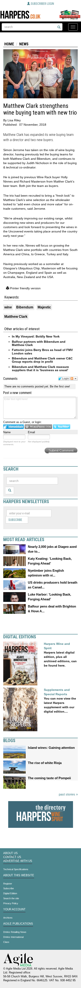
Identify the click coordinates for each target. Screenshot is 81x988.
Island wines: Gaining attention (51, 747)
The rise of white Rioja (45, 763)
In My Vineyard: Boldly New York (36, 336)
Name (7, 432)
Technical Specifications (15, 869)
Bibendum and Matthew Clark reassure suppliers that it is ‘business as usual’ (40, 368)
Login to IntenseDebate (13, 426)
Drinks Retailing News (14, 932)
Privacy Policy (10, 903)
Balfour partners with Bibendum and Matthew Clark (38, 343)
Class (6, 942)
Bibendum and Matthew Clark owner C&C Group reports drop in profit (42, 360)
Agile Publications (18, 923)
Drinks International (13, 937)
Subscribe (15, 520)
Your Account (14, 909)
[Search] (58, 27)
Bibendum (24, 307)
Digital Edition (10, 893)
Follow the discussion (74, 378)
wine (8, 307)
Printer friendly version (25, 288)
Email (31, 432)
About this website (18, 875)
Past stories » (68, 794)
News (24, 44)
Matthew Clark (15, 316)
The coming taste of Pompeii (49, 778)
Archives (8, 917)
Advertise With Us (17, 861)
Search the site (11, 898)
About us (10, 853)
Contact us (12, 857)
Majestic (44, 307)
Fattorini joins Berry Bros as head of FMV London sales (42, 351)
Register (7, 883)
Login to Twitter (61, 426)
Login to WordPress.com (38, 426)
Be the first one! (60, 386)
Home (9, 44)
